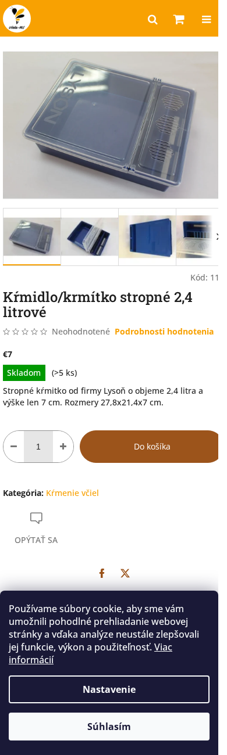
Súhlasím (109, 726)
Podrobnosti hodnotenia (164, 331)
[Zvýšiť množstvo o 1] (63, 446)
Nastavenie (109, 689)
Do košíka (152, 446)
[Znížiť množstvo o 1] (13, 446)
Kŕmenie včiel (72, 492)
